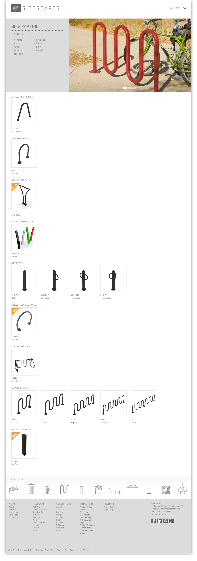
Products (38, 504)
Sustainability (85, 528)
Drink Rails (37, 515)
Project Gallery (109, 507)
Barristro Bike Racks (23, 222)
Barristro (18, 50)
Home (12, 504)
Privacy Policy (50, 550)
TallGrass (60, 525)
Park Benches (38, 507)
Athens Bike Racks (21, 180)
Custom (36, 528)
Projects (109, 504)
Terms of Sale (62, 550)
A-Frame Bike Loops (22, 97)
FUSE (58, 520)
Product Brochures (87, 525)
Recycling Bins (38, 512)
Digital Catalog (86, 523)
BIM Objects (85, 515)
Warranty (84, 533)
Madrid (39, 50)
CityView (60, 517)
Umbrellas (37, 525)
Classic (39, 43)
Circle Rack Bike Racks (23, 305)
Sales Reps (13, 515)
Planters (36, 520)
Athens (17, 47)
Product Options (86, 507)
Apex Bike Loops (19, 139)
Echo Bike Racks (20, 388)
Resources (86, 504)
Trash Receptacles (40, 510)
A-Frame (18, 40)
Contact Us (13, 517)
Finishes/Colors (86, 530)
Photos (83, 510)
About (11, 507)
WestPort (60, 528)
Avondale (60, 510)
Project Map (108, 510)
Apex (16, 43)
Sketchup (84, 512)
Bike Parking (38, 517)
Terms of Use (75, 550)
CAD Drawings (86, 517)
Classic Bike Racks (21, 346)
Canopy (59, 515)
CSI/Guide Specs (86, 520)
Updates (12, 510)
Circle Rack (41, 40)
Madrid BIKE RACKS (21, 429)
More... (35, 530)
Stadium (59, 523)
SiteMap (86, 550)
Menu (176, 7)
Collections (63, 504)
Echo (38, 47)
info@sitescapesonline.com (168, 509)
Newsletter (13, 512)
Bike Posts (18, 54)
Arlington (60, 507)
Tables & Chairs (39, 523)
